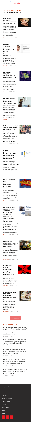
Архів (3, 413)
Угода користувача (7, 398)
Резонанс (5, 38)
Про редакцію (6, 387)
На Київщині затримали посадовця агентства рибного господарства (10, 243)
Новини (4, 404)
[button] (28, 3)
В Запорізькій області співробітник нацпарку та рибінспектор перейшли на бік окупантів (8, 271)
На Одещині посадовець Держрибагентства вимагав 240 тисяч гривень (9, 75)
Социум (5, 65)
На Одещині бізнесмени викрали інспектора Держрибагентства (10, 21)
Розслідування (6, 407)
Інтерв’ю (4, 410)
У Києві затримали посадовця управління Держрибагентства (9, 294)
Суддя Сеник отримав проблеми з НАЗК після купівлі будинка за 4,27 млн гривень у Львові (15, 361)
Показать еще (15, 318)
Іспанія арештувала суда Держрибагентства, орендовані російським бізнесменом (9, 184)
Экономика (6, 91)
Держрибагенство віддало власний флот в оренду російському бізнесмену (9, 210)
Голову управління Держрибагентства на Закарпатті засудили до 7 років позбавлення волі (10, 101)
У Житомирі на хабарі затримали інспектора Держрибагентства (10, 127)
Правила (4, 395)
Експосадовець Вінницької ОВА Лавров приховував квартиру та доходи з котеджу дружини (14, 342)
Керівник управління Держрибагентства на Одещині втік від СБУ (9, 47)
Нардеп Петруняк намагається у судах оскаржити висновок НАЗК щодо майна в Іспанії (15, 351)
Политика (5, 285)
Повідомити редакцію (8, 393)
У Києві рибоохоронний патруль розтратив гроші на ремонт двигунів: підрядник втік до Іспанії (10, 154)
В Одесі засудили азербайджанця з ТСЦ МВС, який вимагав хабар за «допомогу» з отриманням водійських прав (15, 331)
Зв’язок (4, 390)
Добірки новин (6, 401)
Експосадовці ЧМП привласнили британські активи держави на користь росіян (15, 371)
